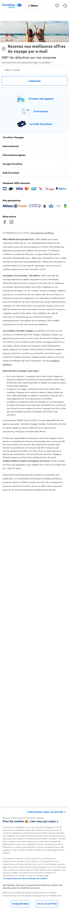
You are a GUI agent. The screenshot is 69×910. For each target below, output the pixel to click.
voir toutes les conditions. (42, 232)
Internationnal (11, 146)
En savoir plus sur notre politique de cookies (25, 878)
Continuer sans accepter (45, 812)
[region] (34, 859)
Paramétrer (20, 903)
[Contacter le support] (65, 5)
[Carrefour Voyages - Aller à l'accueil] (12, 5)
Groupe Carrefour (12, 163)
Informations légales (14, 154)
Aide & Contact (11, 172)
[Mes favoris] (57, 6)
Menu (34, 5)
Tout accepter (47, 903)
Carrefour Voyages (13, 137)
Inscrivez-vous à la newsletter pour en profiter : (28, 62)
